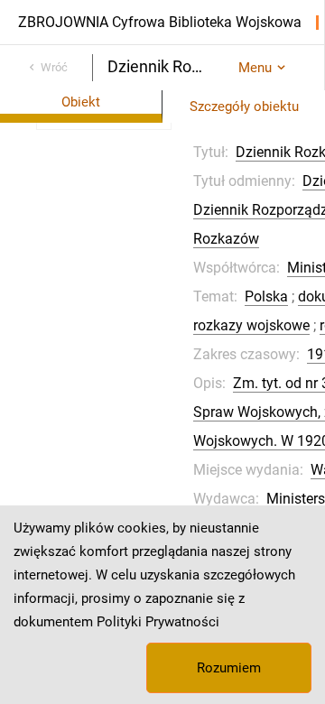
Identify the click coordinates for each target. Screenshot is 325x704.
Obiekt (80, 102)
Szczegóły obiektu (244, 106)
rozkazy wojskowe (251, 325)
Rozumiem (229, 668)
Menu (255, 68)
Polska (266, 296)
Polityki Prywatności (158, 622)
